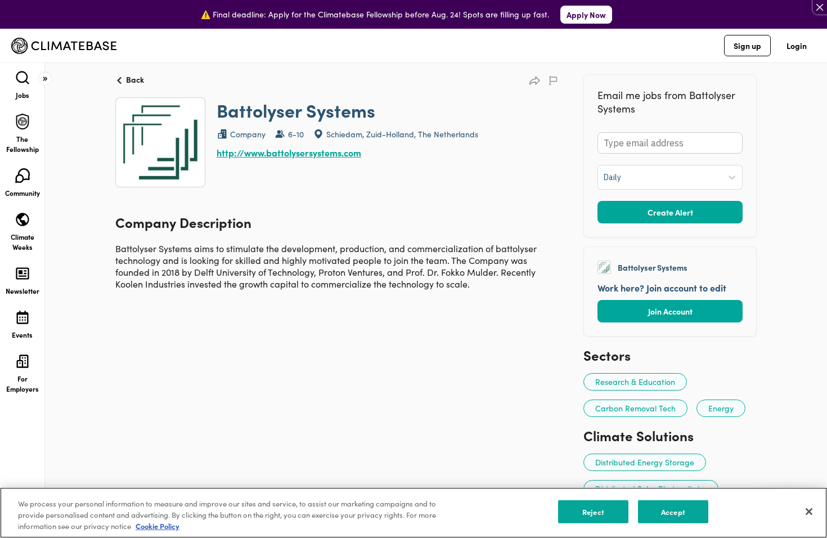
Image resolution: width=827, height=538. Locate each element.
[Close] (809, 511)
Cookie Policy (157, 526)
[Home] (63, 46)
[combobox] (604, 177)
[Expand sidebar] (45, 79)
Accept (673, 511)
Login (796, 45)
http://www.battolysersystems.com (289, 152)
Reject (593, 511)
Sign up (747, 45)
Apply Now (586, 14)
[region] (413, 512)
